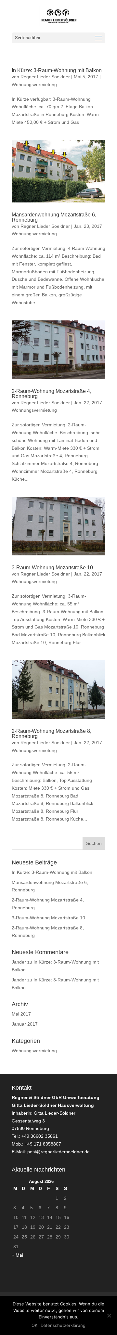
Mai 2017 (21, 1014)
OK (34, 1325)
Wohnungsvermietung (34, 84)
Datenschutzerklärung (63, 1325)
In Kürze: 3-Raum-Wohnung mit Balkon (57, 70)
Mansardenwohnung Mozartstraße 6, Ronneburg (54, 217)
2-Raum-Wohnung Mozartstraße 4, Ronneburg (51, 393)
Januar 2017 (25, 1024)
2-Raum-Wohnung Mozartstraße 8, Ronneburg (51, 733)
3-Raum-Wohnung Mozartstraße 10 (52, 567)
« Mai (17, 1255)
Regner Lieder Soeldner (45, 76)
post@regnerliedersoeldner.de (58, 1151)
